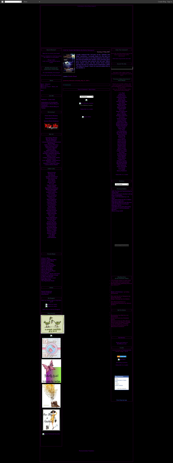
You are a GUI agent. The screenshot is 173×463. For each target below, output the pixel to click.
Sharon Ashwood (121, 111)
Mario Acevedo (121, 107)
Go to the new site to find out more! (51, 75)
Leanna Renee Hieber (51, 164)
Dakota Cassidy (51, 185)
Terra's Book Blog (46, 268)
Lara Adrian (51, 175)
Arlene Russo (122, 139)
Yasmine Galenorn (51, 192)
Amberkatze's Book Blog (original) (86, 6)
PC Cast (51, 183)
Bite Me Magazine (51, 139)
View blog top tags (121, 400)
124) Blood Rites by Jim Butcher (122, 202)
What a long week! (117, 211)
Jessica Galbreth (46, 292)
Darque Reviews (51, 140)
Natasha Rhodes (51, 223)
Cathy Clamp (52, 186)
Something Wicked (51, 137)
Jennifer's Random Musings (51, 153)
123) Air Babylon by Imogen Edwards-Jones (120, 204)
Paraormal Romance (51, 118)
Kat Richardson (51, 224)
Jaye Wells (51, 236)
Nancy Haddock (51, 199)
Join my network (121, 388)
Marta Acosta (52, 172)
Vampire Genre (51, 159)
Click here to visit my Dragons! (51, 309)
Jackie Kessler (51, 212)
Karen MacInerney (51, 217)
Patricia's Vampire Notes (51, 152)
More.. (42, 90)
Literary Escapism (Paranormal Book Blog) (51, 142)
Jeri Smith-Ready (51, 227)
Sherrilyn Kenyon (51, 210)
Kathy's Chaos (45, 262)
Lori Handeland (51, 205)
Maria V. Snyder (51, 229)
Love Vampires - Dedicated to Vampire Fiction (51, 161)
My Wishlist (121, 337)
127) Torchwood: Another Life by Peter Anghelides (122, 194)
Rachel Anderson (46, 291)
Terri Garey (51, 193)
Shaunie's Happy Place (48, 271)
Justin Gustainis (51, 195)
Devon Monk (122, 96)
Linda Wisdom (51, 237)
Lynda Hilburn (51, 207)
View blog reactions (121, 362)
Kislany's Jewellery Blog (48, 259)
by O (126, 351)
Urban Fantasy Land (51, 146)
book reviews (119, 385)
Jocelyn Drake (51, 190)
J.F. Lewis (52, 216)
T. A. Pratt (52, 220)
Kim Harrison (52, 203)
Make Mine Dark (46, 279)
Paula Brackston (122, 97)
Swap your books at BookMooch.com (121, 343)
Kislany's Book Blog (47, 261)
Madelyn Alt (51, 174)
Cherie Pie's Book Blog (48, 265)
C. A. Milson (121, 113)
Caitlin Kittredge (52, 213)
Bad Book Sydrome (118, 201)
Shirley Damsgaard (51, 189)
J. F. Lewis (122, 138)
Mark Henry (51, 206)
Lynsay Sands (51, 226)
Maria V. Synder (121, 114)
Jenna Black (51, 181)
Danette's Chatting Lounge (49, 275)
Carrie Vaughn (51, 231)
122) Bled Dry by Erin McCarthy (121, 206)
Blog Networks (119, 376)
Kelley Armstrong (51, 178)
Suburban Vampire (51, 147)
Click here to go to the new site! (122, 58)
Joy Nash (122, 152)
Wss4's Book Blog (47, 269)
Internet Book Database (51, 121)
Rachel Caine (52, 182)
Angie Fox (51, 198)
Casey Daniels (121, 120)
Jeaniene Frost (51, 196)
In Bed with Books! (47, 276)
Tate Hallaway (51, 200)
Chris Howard (51, 209)
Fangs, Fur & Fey (51, 154)
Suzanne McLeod (121, 101)
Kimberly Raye (51, 222)
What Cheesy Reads (47, 266)
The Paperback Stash (47, 280)
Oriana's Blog (45, 258)
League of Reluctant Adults (51, 157)
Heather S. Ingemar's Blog (51, 163)
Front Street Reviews (51, 115)
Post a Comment (82, 89)
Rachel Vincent (51, 233)
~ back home (91, 89)
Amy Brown (45, 294)
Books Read (72, 76)
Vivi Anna (122, 117)
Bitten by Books (51, 150)
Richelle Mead (51, 219)
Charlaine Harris (52, 202)
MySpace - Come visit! (48, 99)
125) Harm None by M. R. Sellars (121, 199)
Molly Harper (122, 100)
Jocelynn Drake (122, 153)
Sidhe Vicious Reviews (51, 145)
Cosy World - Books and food (50, 273)
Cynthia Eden (122, 108)
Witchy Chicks (51, 156)
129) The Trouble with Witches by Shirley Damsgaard (79, 50)
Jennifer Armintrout (52, 176)
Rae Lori (121, 110)
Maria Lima (51, 214)
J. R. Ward (51, 234)
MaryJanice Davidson (51, 188)
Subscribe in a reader (122, 174)
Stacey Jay (121, 98)
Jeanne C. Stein (51, 230)
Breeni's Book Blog (47, 263)
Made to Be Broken (117, 292)
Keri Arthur (51, 179)
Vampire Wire (51, 149)
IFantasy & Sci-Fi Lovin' (48, 278)
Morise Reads (45, 272)
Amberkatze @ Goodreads (49, 102)
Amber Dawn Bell (121, 122)
